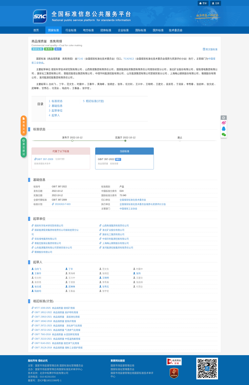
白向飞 (38, 269)
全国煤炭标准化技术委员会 (133, 200)
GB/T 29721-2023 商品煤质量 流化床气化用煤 (58, 325)
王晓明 (105, 278)
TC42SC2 (128, 58)
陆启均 (38, 291)
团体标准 (105, 30)
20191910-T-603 (62, 204)
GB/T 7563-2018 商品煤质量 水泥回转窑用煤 (57, 334)
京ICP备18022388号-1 (49, 380)
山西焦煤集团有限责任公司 (115, 225)
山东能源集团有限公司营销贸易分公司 (53, 247)
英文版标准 (211, 49)
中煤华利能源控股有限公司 (115, 239)
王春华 (38, 273)
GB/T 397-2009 (45, 159)
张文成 (38, 286)
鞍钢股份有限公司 (43, 252)
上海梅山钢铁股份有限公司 (115, 243)
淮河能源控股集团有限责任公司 (117, 247)
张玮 (138, 273)
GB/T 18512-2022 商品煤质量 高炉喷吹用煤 (56, 312)
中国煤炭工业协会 (128, 208)
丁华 (70, 269)
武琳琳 (71, 286)
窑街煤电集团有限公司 (46, 239)
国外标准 (158, 30)
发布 (72, 137)
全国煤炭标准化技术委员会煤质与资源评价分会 (143, 204)
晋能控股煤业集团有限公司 (48, 243)
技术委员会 (175, 30)
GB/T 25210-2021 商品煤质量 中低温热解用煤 (57, 339)
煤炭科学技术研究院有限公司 (49, 225)
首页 (36, 30)
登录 (204, 3)
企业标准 (123, 30)
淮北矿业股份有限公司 (113, 230)
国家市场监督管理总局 (122, 365)
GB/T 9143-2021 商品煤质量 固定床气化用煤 (57, 343)
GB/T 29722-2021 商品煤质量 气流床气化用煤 (57, 330)
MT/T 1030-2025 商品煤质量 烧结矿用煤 (55, 308)
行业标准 (71, 30)
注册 (216, 3)
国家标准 (53, 30)
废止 (180, 137)
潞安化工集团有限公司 (113, 234)
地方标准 (88, 30)
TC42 (80, 58)
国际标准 (140, 30)
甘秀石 (105, 286)
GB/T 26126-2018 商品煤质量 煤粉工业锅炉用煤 (58, 347)
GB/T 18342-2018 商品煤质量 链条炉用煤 (55, 321)
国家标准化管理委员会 (122, 369)
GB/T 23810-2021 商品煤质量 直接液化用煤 (57, 316)
